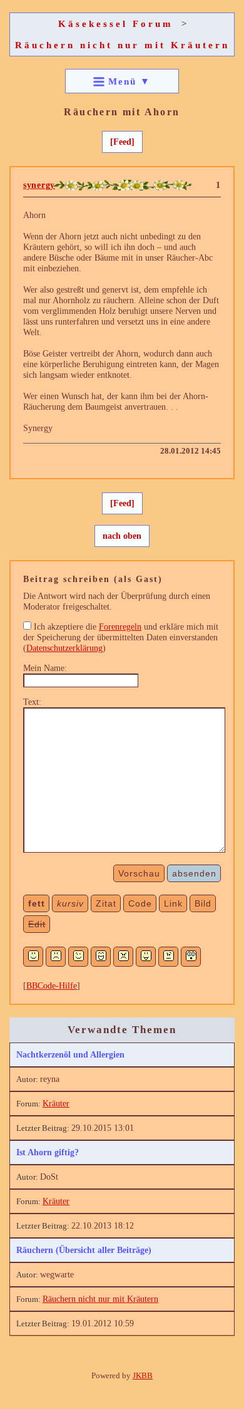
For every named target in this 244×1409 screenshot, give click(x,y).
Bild (203, 903)
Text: (32, 702)
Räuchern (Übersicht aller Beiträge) (83, 1250)
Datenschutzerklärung (64, 648)
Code (140, 903)
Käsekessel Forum (115, 23)
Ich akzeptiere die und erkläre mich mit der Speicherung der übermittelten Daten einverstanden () (120, 637)
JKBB (143, 1375)
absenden (194, 873)
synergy (39, 185)
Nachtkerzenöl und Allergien (70, 1054)
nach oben (122, 536)
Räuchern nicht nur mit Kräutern (122, 44)
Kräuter (56, 1103)
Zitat (106, 903)
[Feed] (122, 142)
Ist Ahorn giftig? (47, 1152)
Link (173, 903)
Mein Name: (45, 668)
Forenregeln (120, 626)
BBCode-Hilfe (51, 985)
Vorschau (139, 873)
